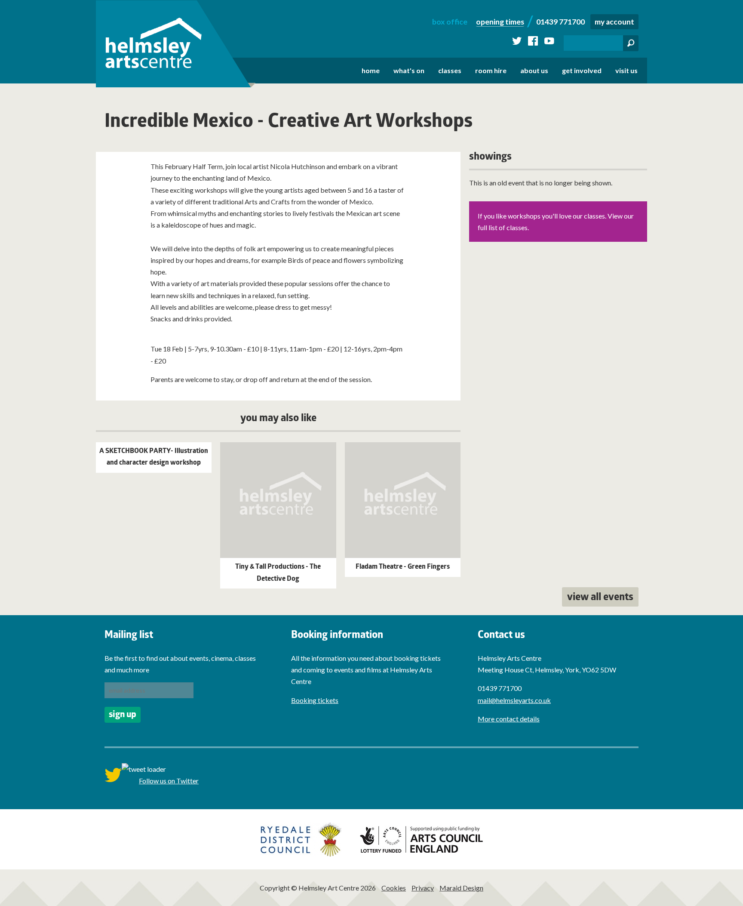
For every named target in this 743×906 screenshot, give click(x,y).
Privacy (422, 888)
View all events (600, 598)
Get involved (582, 70)
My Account (614, 21)
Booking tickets (314, 700)
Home (371, 70)
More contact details (509, 719)
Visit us (626, 70)
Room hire (491, 70)
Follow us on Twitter (169, 781)
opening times (500, 21)
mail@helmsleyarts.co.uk (514, 700)
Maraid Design (461, 888)
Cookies (393, 888)
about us (534, 70)
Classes (449, 70)
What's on (408, 70)
